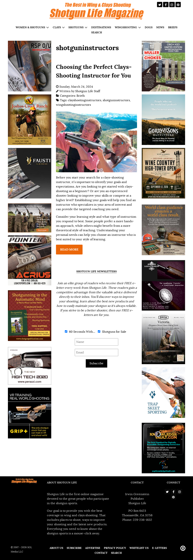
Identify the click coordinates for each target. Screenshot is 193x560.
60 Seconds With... (81, 332)
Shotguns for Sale (113, 332)
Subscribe (96, 363)
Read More (69, 249)
